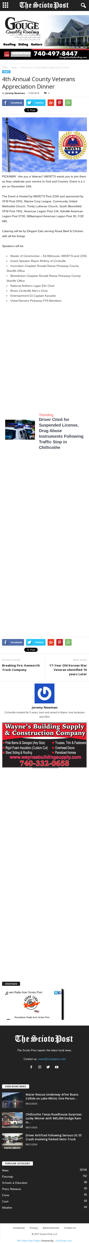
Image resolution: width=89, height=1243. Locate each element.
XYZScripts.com (63, 1240)
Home (5, 67)
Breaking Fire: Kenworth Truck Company (21, 667)
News (14, 67)
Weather (7, 1207)
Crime (5, 1195)
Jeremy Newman (15, 93)
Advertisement (51, 1227)
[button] (82, 5)
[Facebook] (32, 1067)
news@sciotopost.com (52, 1059)
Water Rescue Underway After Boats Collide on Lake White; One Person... (52, 1096)
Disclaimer (19, 1227)
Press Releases (11, 1189)
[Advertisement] (44, 354)
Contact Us (70, 1227)
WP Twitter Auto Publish (29, 1240)
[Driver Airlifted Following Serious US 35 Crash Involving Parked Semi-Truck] (12, 1141)
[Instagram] (40, 1067)
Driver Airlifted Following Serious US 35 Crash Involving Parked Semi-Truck (54, 1137)
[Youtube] (57, 1067)
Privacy (34, 1227)
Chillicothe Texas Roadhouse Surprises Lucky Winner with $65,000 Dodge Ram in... (54, 1118)
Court (5, 1201)
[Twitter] (49, 1067)
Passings (7, 1176)
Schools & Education (14, 1182)
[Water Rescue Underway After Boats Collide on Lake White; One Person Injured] (12, 1100)
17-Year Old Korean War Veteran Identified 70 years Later (68, 669)
